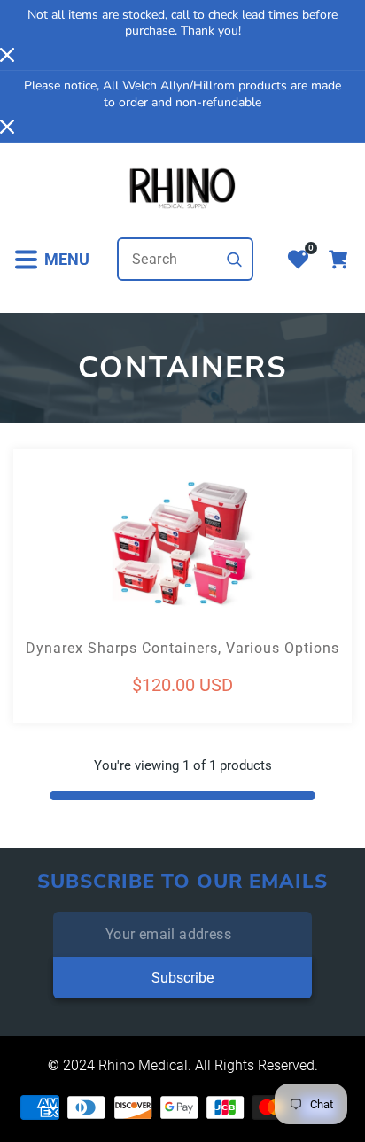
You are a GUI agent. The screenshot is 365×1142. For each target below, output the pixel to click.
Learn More (98, 579)
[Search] (234, 259)
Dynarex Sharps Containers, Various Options (182, 648)
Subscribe (182, 977)
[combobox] (185, 259)
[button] (51, 259)
